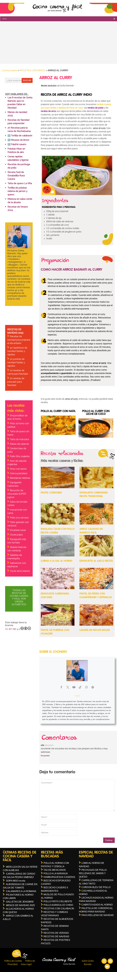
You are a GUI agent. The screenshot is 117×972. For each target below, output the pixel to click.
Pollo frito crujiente (20, 456)
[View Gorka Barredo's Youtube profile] (73, 687)
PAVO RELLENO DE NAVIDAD (97, 915)
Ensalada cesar (18, 530)
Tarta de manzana (19, 439)
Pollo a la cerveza (19, 517)
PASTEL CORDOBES (51, 492)
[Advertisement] (58, 42)
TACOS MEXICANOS (55, 870)
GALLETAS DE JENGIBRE (20, 902)
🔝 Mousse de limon (18, 140)
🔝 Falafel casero (17, 144)
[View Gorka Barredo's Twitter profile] (67, 687)
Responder (45, 756)
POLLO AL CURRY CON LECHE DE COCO (96, 413)
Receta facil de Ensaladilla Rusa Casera (16, 175)
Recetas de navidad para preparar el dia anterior (18, 340)
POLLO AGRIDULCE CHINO (58, 905)
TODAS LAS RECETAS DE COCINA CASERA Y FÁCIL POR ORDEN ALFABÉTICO (19, 597)
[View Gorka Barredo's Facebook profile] (61, 687)
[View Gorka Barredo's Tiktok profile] (80, 687)
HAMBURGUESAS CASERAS (59, 877)
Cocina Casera (10, 70)
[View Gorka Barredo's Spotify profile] (92, 687)
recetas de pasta (95, 108)
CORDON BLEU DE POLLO (95, 887)
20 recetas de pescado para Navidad (15, 382)
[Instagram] (104, 961)
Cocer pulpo (16, 534)
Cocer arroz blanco (20, 571)
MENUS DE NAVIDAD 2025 (20, 905)
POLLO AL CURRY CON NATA (58, 411)
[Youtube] (107, 966)
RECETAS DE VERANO (56, 933)
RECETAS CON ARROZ (32, 70)
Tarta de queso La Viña (20, 183)
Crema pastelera (18, 473)
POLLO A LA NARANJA (56, 873)
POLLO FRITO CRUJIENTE (58, 901)
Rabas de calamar (19, 444)
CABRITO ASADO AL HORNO (97, 904)
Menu (4, 19)
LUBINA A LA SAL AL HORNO (56, 561)
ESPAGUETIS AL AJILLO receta (96, 561)
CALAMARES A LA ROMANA (21, 891)
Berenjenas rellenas (20, 478)
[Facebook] (110, 961)
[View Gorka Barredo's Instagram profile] (86, 687)
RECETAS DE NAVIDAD (56, 936)
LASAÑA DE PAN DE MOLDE (94, 630)
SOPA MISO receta (15, 881)
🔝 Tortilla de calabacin (20, 135)
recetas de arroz (48, 111)
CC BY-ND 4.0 (12, 629)
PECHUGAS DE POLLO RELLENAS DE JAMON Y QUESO (93, 873)
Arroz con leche (18, 468)
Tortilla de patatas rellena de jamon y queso (17, 191)
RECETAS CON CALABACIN (59, 908)
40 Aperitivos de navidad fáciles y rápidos (17, 351)
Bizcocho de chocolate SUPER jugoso (16, 494)
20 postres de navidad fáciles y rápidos (16, 362)
